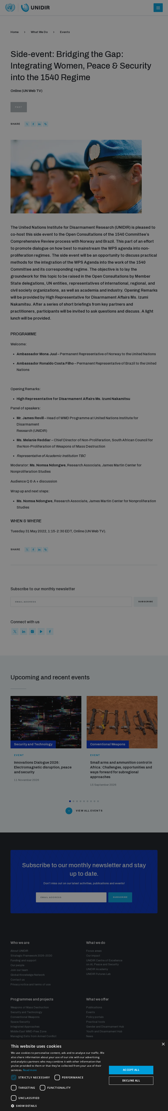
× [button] (163, 1044)
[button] (58, 1105)
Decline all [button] (131, 1080)
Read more (30, 1070)
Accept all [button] (131, 1070)
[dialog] (84, 1075)
